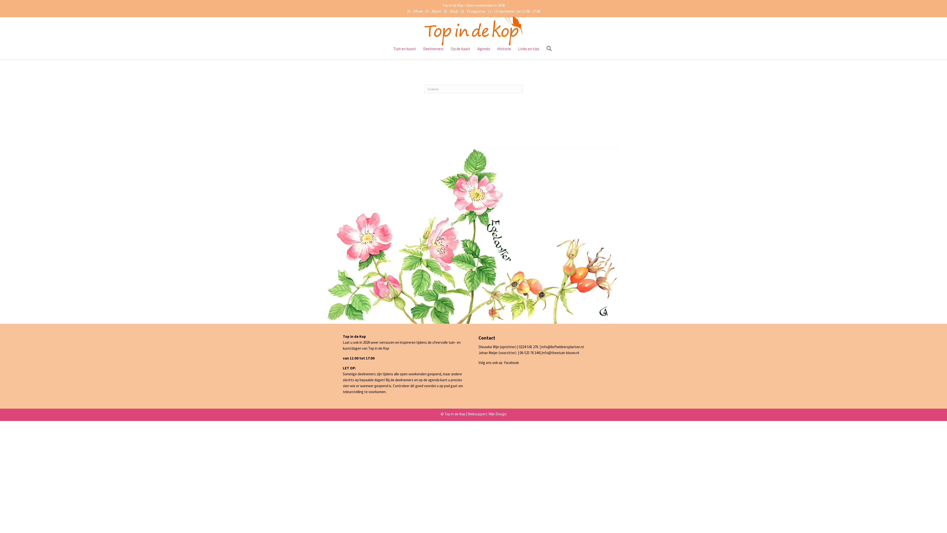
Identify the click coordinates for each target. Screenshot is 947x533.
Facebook (511, 362)
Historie (504, 48)
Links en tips (528, 48)
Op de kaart (460, 48)
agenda (433, 380)
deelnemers (404, 380)
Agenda (483, 48)
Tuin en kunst (404, 48)
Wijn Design (498, 414)
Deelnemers (433, 48)
